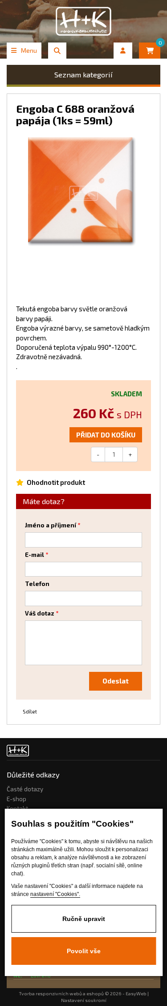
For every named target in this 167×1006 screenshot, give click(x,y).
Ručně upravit (83, 918)
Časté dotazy (25, 789)
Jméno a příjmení (50, 525)
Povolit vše (84, 951)
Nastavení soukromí (83, 1000)
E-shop (16, 798)
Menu (29, 50)
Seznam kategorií (83, 74)
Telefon (37, 583)
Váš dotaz (39, 613)
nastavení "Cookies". (55, 894)
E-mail (34, 554)
